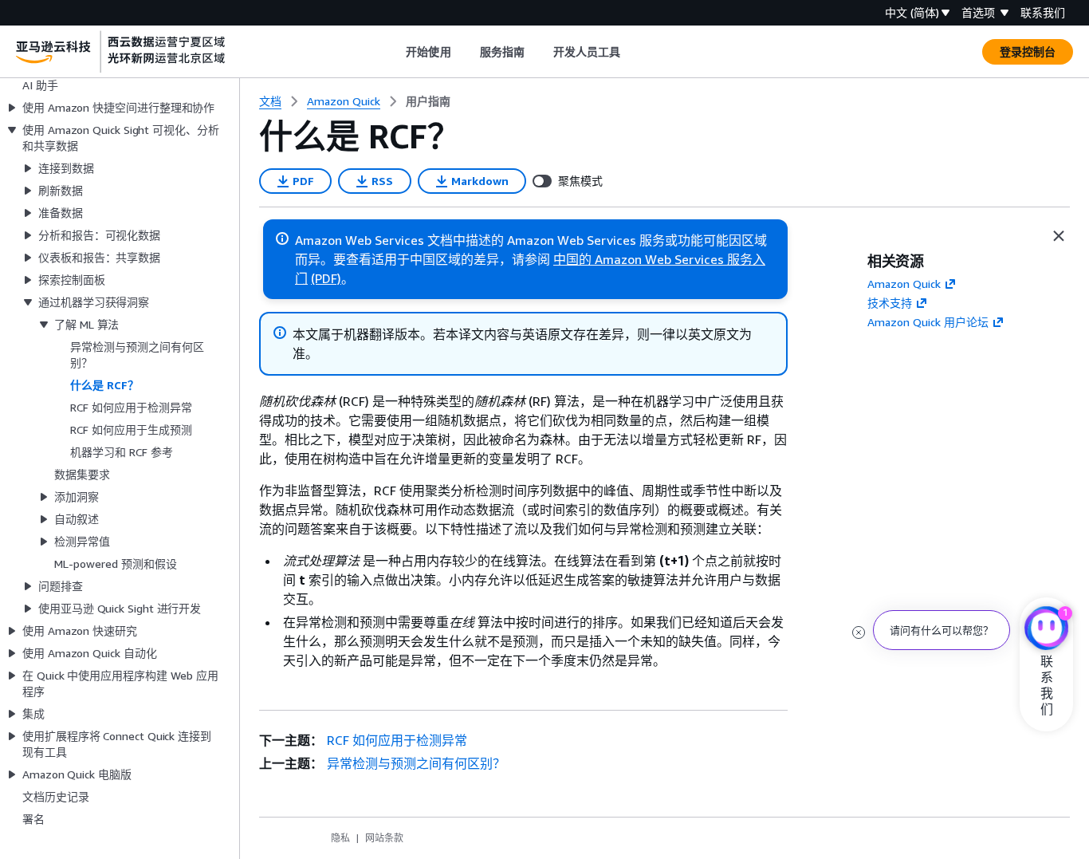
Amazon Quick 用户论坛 (928, 322)
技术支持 (889, 302)
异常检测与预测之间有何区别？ (416, 763)
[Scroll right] (633, 52)
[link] (428, 101)
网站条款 (384, 838)
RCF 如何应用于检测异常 (397, 740)
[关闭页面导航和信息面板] (1059, 236)
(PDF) (326, 278)
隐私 (340, 838)
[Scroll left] (394, 52)
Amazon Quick (904, 283)
